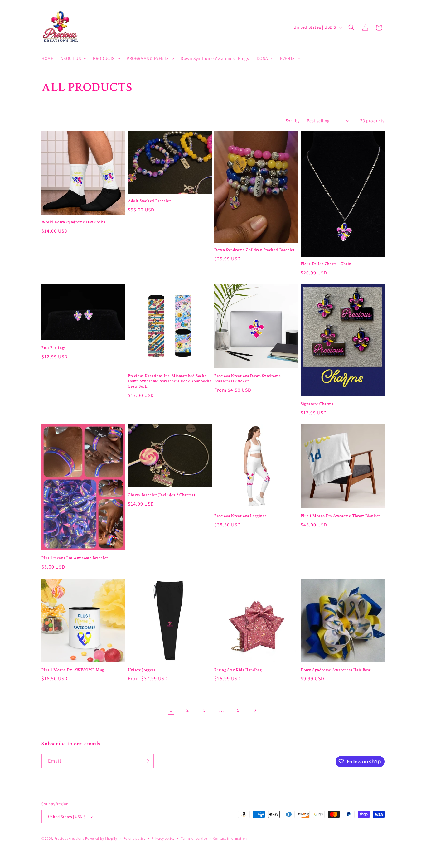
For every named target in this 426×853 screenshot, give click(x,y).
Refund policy (134, 838)
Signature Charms (317, 404)
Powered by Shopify (101, 838)
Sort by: (293, 121)
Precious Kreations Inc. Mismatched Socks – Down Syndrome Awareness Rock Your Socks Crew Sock (169, 381)
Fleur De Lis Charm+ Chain (326, 264)
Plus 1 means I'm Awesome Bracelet (74, 558)
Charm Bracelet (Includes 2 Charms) (161, 495)
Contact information (230, 838)
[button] (73, 58)
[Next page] (255, 710)
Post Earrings (53, 348)
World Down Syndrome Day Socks (73, 222)
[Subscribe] (146, 761)
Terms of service (194, 838)
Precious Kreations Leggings (240, 516)
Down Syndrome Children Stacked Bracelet (254, 250)
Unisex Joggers (141, 670)
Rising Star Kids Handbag (238, 670)
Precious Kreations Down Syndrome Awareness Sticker (247, 379)
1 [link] (171, 710)
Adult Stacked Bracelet (149, 201)
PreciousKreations (69, 838)
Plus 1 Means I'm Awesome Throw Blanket (340, 516)
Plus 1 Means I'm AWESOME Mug (72, 670)
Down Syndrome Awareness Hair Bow (335, 670)
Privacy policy (163, 838)
